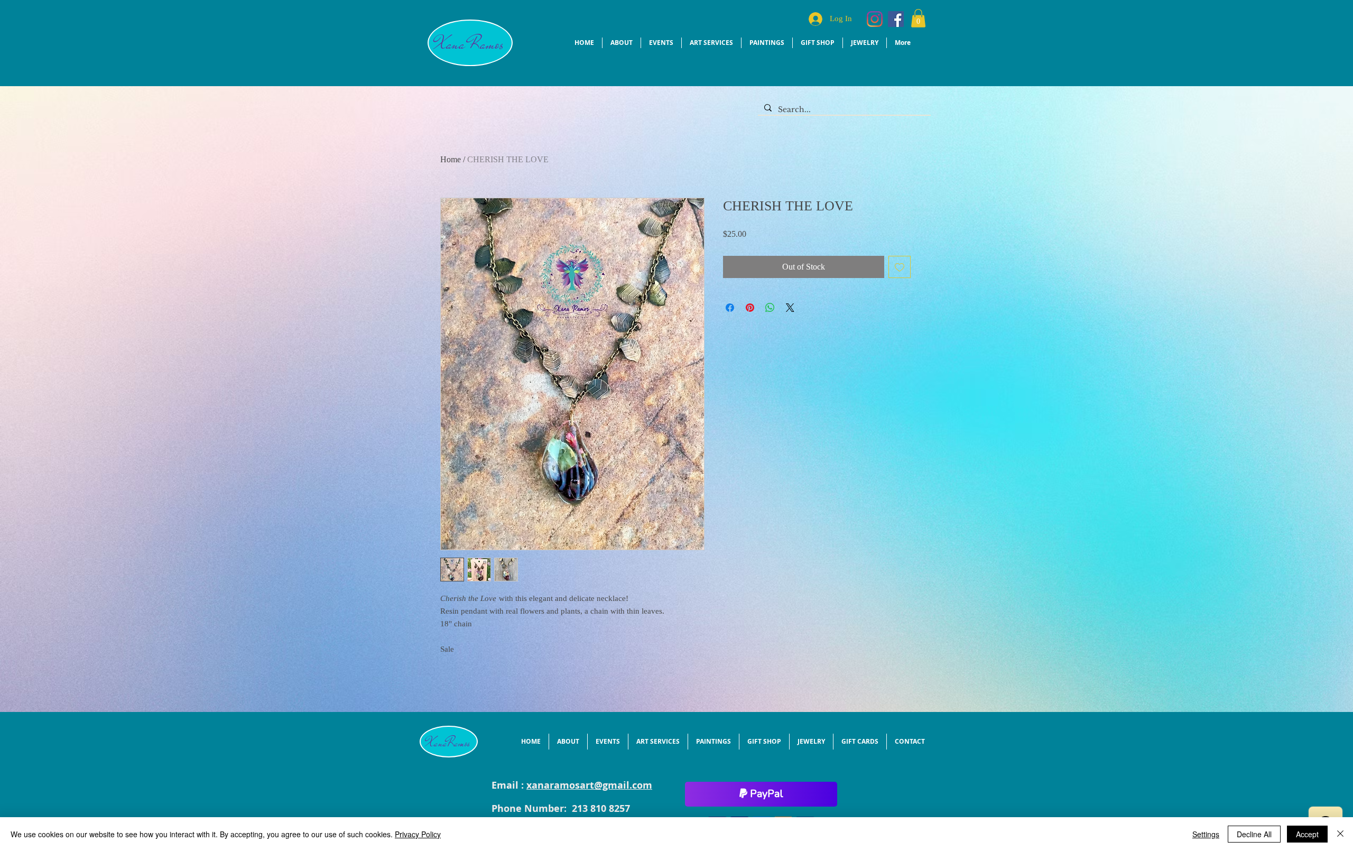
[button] (918, 18)
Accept (1307, 834)
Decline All (1254, 834)
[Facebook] (896, 19)
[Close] (1340, 834)
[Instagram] (875, 19)
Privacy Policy (418, 834)
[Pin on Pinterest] (750, 307)
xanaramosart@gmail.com (589, 785)
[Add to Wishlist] (899, 267)
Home (450, 159)
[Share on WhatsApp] (770, 307)
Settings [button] (1205, 834)
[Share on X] (790, 307)
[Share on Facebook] (730, 307)
